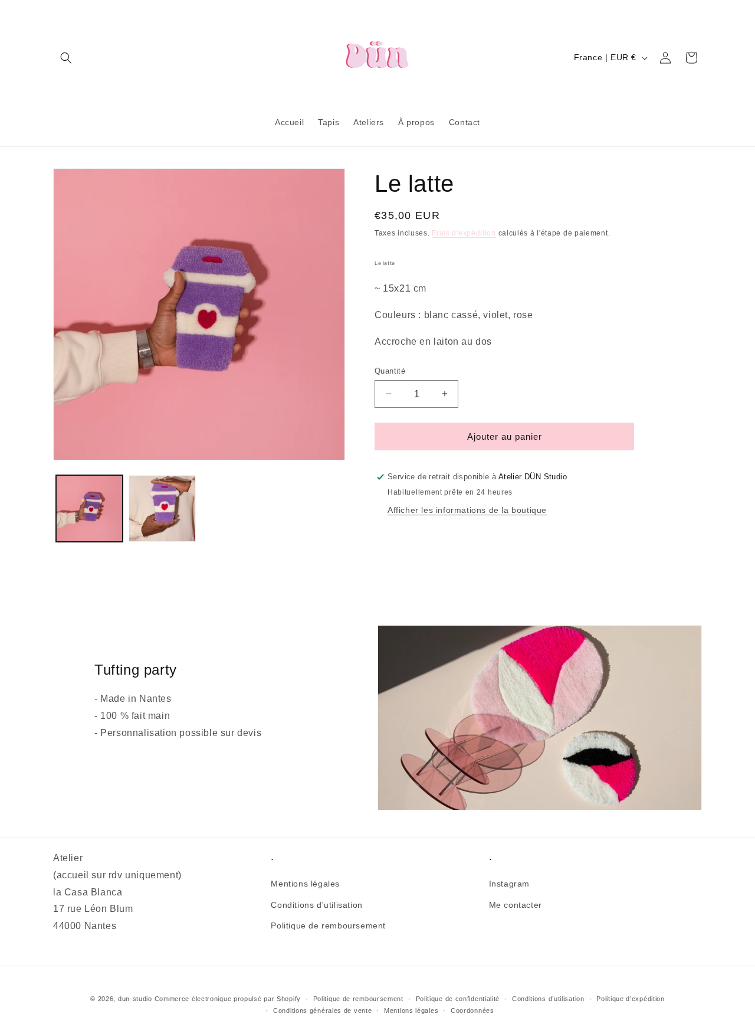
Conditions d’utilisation (548, 998)
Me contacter (515, 905)
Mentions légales (305, 884)
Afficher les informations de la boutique (467, 510)
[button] (66, 58)
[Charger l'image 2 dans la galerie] (162, 508)
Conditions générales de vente (322, 1010)
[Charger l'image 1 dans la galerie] (89, 508)
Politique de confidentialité (458, 998)
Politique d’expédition (630, 998)
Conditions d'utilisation (316, 905)
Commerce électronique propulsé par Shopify (228, 998)
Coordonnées (472, 1010)
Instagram (509, 884)
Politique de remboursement (328, 925)
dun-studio (135, 998)
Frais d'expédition (464, 233)
